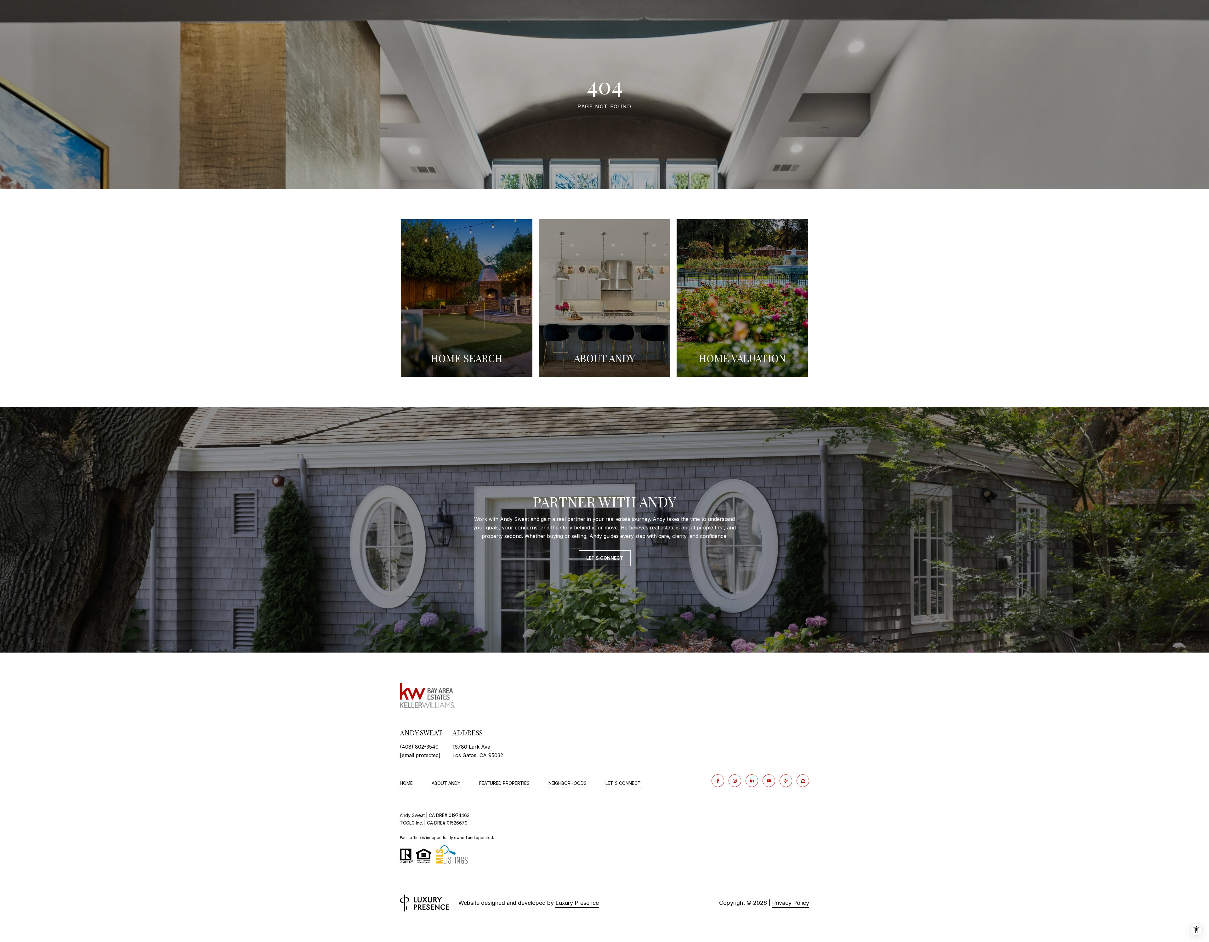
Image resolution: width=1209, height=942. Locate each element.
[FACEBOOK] (718, 780)
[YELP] (786, 780)
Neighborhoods (567, 783)
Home (406, 783)
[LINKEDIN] (752, 780)
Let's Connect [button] (604, 558)
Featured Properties (504, 783)
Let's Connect (623, 783)
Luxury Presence (577, 902)
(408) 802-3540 (419, 747)
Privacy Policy (790, 902)
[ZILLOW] (803, 780)
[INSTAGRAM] (735, 780)
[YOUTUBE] (769, 780)
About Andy (446, 783)
